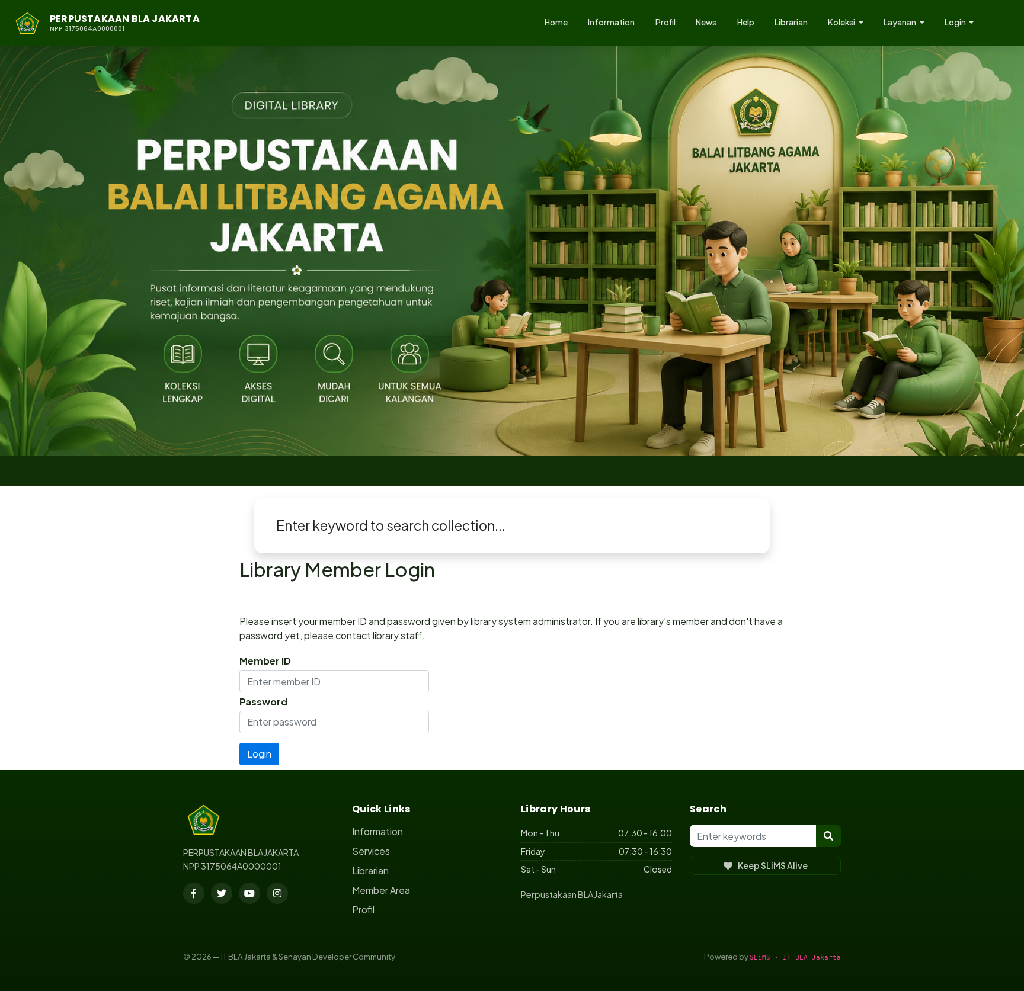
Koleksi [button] (842, 22)
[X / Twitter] (221, 893)
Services (371, 851)
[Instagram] (277, 893)
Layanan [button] (900, 22)
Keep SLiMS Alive (773, 865)
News (706, 22)
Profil (665, 22)
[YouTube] (249, 893)
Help (745, 22)
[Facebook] (193, 893)
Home (556, 22)
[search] (828, 836)
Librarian (791, 22)
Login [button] (956, 22)
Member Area (381, 890)
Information (611, 22)
